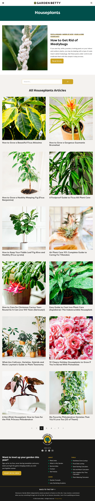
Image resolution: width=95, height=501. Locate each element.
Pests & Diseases (56, 34)
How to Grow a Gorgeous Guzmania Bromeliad (67, 143)
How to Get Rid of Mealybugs (64, 42)
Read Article (57, 61)
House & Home (79, 34)
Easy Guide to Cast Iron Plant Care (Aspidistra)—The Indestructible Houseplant (70, 308)
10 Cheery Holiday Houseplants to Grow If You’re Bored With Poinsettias (70, 363)
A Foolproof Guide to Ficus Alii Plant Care (69, 197)
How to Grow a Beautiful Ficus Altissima (22, 142)
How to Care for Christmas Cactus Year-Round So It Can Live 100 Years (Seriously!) (23, 308)
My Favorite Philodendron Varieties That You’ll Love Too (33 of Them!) (69, 418)
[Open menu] (3, 3)
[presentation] (24, 118)
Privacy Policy (58, 498)
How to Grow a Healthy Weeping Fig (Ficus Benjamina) (23, 198)
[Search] (67, 81)
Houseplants (54, 36)
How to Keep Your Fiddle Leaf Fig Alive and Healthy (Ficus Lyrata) (23, 253)
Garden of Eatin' (68, 34)
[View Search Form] (91, 3)
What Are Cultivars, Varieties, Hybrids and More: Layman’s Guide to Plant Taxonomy (23, 363)
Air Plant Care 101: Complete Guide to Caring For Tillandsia (68, 253)
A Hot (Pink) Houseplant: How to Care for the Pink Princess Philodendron (22, 418)
